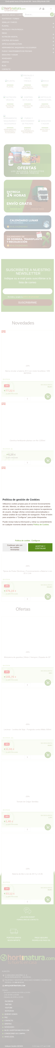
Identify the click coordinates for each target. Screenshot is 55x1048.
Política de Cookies (41, 524)
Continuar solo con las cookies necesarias (14, 547)
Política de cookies (22, 540)
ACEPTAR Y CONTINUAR (40, 547)
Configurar (35, 540)
